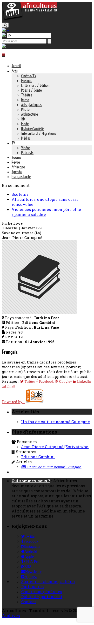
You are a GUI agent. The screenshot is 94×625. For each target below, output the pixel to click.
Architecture (29, 114)
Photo (25, 109)
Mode (25, 123)
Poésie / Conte (31, 90)
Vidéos (25, 147)
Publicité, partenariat (41, 596)
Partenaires (32, 586)
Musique (26, 80)
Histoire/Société (32, 128)
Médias (26, 138)
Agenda (17, 171)
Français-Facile (21, 176)
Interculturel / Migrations (38, 133)
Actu (15, 71)
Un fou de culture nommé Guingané (55, 421)
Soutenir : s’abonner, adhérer (48, 581)
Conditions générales (41, 591)
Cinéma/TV (28, 75)
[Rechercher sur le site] (5, 25)
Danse (25, 99)
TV (13, 143)
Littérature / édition (35, 85)
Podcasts (27, 152)
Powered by (13, 401)
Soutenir (20, 194)
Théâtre (26, 95)
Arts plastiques (31, 104)
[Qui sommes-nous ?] (4, 46)
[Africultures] (29, 19)
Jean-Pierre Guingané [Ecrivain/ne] (55, 446)
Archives (11, 615)
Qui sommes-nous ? (31, 480)
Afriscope (18, 167)
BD (23, 119)
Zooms (16, 157)
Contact (28, 601)
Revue (16, 162)
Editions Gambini (38, 456)
